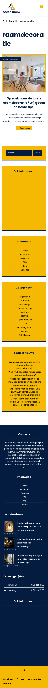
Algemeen (24, 296)
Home (25, 250)
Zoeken (37, 153)
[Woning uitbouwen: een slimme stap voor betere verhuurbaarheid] (9, 526)
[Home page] (3, 21)
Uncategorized (24, 327)
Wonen (24, 331)
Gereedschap (25, 308)
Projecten (25, 254)
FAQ (25, 262)
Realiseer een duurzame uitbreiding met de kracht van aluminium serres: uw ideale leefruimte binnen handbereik (25, 390)
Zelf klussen (24, 335)
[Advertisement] (24, 202)
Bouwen (25, 300)
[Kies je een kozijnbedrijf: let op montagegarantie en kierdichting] (9, 559)
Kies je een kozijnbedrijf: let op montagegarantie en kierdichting (24, 380)
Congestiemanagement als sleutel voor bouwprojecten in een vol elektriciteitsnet (25, 401)
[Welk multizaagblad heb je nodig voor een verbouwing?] (9, 542)
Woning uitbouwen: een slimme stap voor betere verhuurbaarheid (24, 365)
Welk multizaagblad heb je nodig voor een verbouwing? (24, 373)
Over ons (24, 258)
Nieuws (24, 315)
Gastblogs (24, 304)
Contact (24, 269)
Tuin (25, 323)
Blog (25, 266)
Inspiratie (24, 312)
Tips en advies (25, 319)
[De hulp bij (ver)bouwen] (11, 8)
